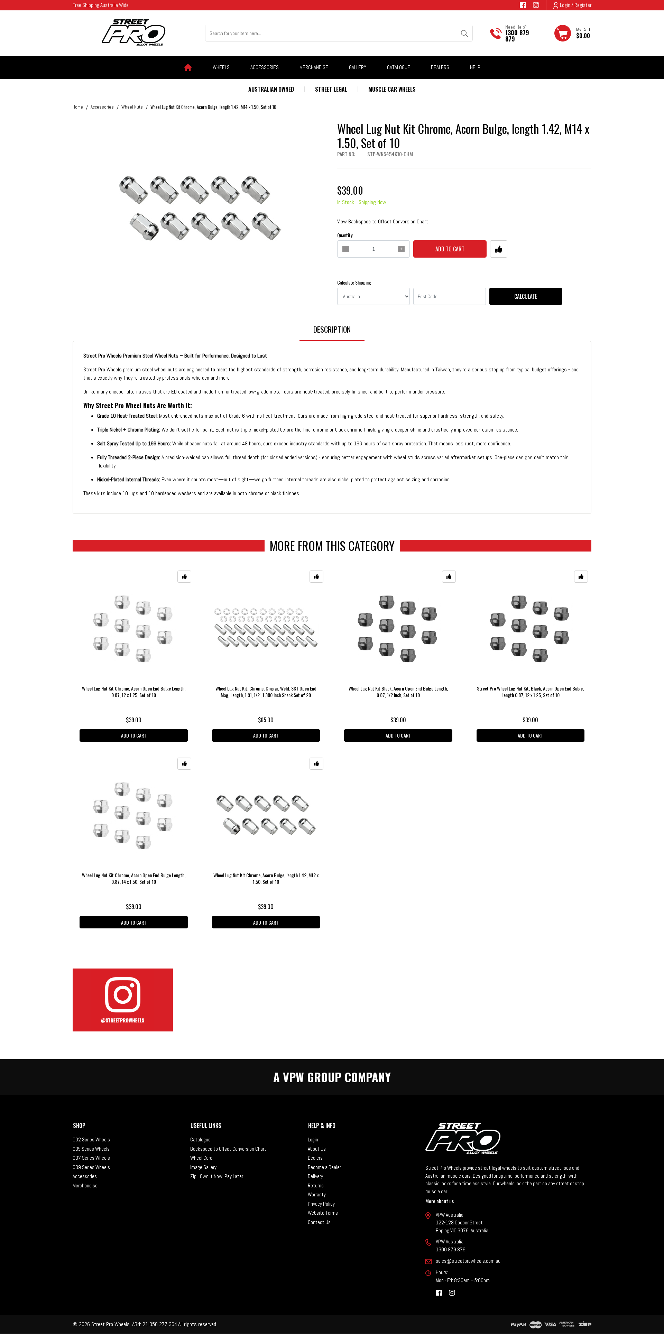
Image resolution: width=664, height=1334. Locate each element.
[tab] (332, 332)
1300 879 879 (517, 35)
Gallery (357, 67)
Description (332, 329)
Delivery (315, 1176)
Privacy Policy (321, 1204)
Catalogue (398, 67)
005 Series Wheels (91, 1149)
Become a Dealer (324, 1167)
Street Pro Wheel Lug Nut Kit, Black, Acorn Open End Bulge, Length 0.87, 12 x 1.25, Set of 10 (530, 691)
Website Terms (323, 1213)
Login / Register (575, 5)
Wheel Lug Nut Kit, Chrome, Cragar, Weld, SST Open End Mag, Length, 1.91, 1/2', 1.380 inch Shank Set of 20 (265, 691)
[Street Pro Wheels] (134, 32)
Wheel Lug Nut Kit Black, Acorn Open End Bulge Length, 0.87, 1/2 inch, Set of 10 (398, 691)
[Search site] (464, 33)
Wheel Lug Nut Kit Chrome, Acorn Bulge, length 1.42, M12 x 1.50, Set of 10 (266, 878)
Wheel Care (201, 1158)
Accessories (85, 1176)
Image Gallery (203, 1167)
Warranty (317, 1194)
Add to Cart (449, 249)
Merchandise (85, 1185)
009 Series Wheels (91, 1167)
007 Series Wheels (91, 1158)
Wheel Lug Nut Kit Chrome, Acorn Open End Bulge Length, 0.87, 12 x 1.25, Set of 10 (133, 691)
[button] (498, 249)
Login (313, 1139)
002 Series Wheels (91, 1139)
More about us (439, 1201)
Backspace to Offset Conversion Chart (228, 1149)
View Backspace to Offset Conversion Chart (382, 221)
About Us (317, 1149)
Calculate (525, 296)
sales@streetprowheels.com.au (468, 1261)
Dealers (440, 67)
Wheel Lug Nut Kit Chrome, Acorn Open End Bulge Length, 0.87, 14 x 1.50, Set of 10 (133, 878)
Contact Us (319, 1222)
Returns (316, 1185)
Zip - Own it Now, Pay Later (216, 1176)
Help (475, 67)
